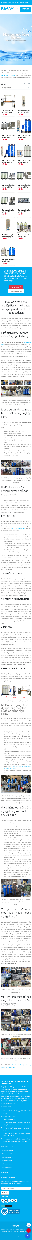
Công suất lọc (6, 88)
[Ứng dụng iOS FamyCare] (15, 1200)
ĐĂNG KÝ (4, 1193)
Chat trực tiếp (16, 287)
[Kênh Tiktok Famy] (9, 1200)
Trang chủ (8, 40)
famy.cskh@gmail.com (9, 1119)
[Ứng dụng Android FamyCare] (12, 1200)
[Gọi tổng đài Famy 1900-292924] (28, 1230)
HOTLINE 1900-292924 (8, 2)
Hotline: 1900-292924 (9, 1116)
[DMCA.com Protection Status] (7, 1206)
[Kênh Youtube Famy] (5, 1200)
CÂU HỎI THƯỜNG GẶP (22, 2)
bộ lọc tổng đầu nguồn (18, 528)
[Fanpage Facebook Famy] (2, 1200)
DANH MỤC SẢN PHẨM (25, 9)
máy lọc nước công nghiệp (8, 75)
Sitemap (17, 1236)
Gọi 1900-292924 (17, 291)
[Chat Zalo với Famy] (28, 1225)
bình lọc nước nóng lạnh (19, 766)
